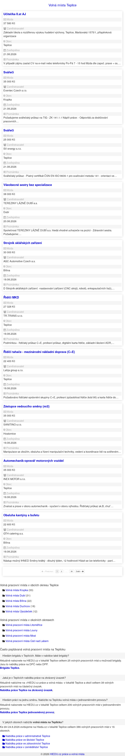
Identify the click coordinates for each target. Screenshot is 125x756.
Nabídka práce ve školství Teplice (24, 740)
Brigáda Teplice (9, 668)
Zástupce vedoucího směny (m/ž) (26, 406)
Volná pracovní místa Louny (21, 630)
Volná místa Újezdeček (19, 611)
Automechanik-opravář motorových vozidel (33, 460)
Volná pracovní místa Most (21, 635)
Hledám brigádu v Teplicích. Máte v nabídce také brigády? (35, 655)
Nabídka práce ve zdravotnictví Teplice (27, 743)
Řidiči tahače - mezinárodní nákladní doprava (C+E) (39, 352)
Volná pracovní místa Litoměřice (24, 625)
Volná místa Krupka (17, 590)
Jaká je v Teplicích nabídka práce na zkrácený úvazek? (34, 678)
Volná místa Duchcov (18, 606)
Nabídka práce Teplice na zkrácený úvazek (26, 690)
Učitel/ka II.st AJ (14, 14)
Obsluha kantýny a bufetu (21, 515)
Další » (79, 571)
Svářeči (8, 72)
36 (72, 571)
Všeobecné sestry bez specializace (27, 184)
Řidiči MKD (11, 297)
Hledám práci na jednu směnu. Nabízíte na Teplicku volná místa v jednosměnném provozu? (55, 700)
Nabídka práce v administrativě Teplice (27, 736)
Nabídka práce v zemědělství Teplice (26, 747)
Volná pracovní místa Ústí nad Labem (27, 641)
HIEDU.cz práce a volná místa (67, 754)
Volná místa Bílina (16, 601)
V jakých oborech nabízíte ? (32, 722)
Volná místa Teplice (62, 5)
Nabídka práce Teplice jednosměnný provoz (27, 712)
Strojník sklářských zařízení (22, 243)
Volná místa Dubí (15, 595)
